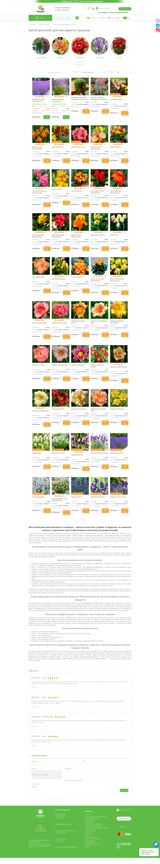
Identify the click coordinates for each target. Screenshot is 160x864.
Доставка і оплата (90, 831)
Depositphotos (73, 847)
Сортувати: (76, 71)
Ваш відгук (68, 768)
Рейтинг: (34, 768)
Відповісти (34, 687)
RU (129, 18)
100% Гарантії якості (91, 837)
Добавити (34, 786)
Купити (47, 117)
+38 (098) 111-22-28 (60, 814)
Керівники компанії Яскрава (93, 826)
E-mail (83, 761)
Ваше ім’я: (35, 761)
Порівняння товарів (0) (54, 72)
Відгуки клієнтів (89, 833)
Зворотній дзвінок (124, 8)
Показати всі (80, 64)
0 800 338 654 (62, 10)
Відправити (124, 790)
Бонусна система (90, 820)
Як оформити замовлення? (93, 844)
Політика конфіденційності (93, 838)
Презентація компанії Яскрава (94, 824)
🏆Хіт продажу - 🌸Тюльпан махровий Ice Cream (113, 12)
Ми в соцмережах (90, 842)
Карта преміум (89, 822)
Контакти (87, 814)
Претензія (88, 846)
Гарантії (87, 835)
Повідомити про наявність (85, 111)
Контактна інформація (62, 7)
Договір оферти (90, 840)
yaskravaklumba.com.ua (35, 844)
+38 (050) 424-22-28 (60, 816)
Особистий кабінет (125, 810)
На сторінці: (111, 71)
